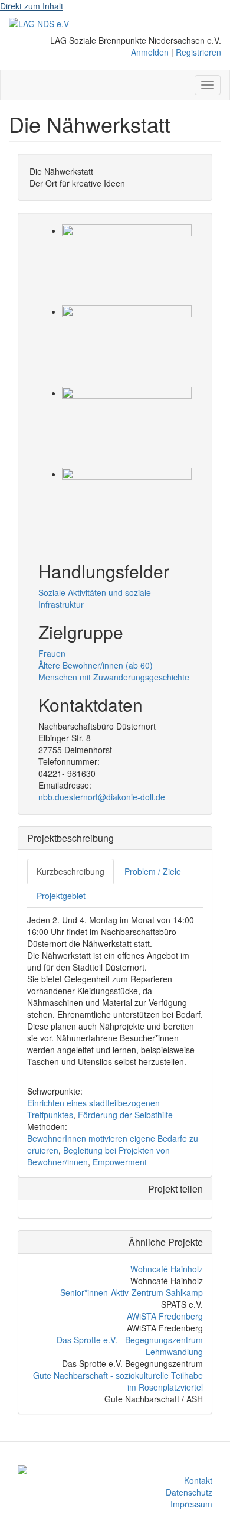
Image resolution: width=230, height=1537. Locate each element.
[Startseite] (39, 23)
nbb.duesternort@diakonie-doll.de (101, 797)
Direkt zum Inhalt (31, 6)
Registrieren (198, 52)
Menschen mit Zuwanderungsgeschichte (113, 677)
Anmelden (150, 52)
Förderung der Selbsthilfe (125, 1115)
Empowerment (120, 1162)
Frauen (51, 653)
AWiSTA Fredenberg (165, 1316)
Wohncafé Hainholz (166, 1269)
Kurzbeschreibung (70, 871)
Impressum (191, 1504)
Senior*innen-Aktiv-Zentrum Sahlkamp (131, 1292)
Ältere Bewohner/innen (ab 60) (95, 665)
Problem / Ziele (152, 871)
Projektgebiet (61, 895)
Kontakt (198, 1480)
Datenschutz (189, 1492)
